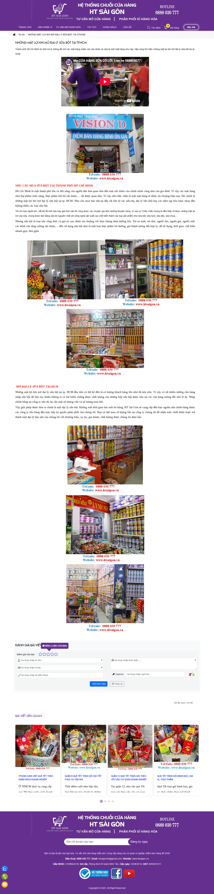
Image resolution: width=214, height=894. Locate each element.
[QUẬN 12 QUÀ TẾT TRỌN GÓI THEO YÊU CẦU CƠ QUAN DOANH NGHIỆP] (130, 747)
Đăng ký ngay (139, 841)
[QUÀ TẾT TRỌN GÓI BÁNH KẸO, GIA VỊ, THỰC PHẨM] (176, 747)
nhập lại (118, 684)
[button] (148, 28)
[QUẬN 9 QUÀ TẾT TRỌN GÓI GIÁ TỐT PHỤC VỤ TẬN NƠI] (84, 747)
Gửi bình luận (99, 684)
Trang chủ (24, 27)
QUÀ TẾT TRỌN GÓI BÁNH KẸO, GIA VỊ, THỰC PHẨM (175, 778)
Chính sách (109, 27)
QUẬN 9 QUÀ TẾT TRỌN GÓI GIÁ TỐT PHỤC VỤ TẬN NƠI (83, 778)
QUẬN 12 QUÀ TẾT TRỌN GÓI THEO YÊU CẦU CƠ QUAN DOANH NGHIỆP (129, 778)
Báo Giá (191, 27)
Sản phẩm (43, 27)
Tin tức (91, 27)
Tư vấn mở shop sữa (68, 27)
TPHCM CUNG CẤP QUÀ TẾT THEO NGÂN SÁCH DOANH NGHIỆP (36, 778)
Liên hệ (127, 27)
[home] (14, 34)
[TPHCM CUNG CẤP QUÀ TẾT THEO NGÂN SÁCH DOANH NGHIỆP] (37, 747)
